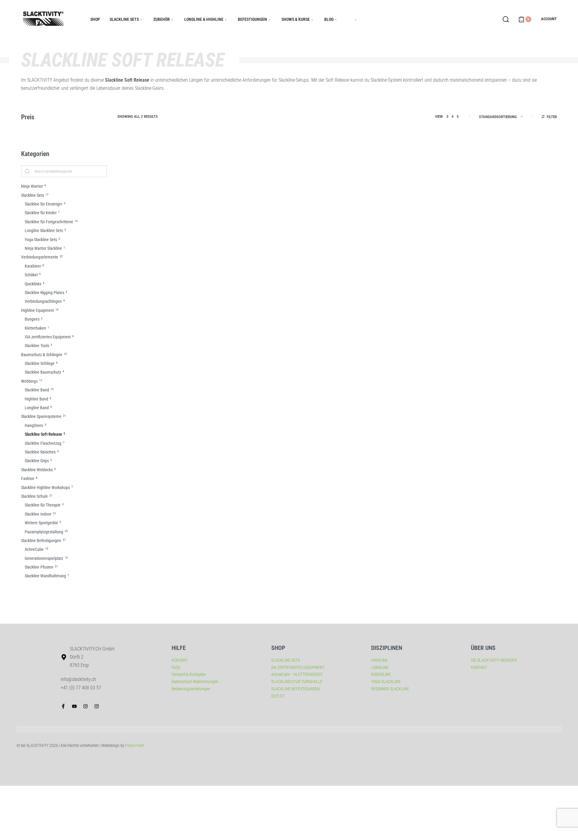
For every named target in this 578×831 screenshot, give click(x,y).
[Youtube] (74, 706)
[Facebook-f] (63, 706)
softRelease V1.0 (226, 252)
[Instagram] (85, 706)
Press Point (134, 745)
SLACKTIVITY (127, 238)
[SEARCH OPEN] (505, 19)
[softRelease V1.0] (247, 190)
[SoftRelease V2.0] (158, 190)
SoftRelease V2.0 (137, 252)
